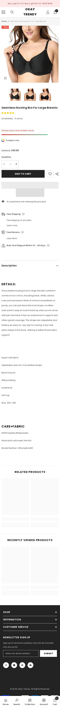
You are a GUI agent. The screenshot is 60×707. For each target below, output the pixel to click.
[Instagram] (14, 665)
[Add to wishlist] (50, 174)
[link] (15, 519)
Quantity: (6, 157)
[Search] (12, 12)
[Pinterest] (22, 665)
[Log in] (48, 12)
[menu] (3, 12)
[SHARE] (56, 174)
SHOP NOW (47, 3)
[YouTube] (30, 665)
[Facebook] (6, 665)
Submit (48, 653)
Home (4, 21)
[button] (8, 113)
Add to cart (23, 173)
